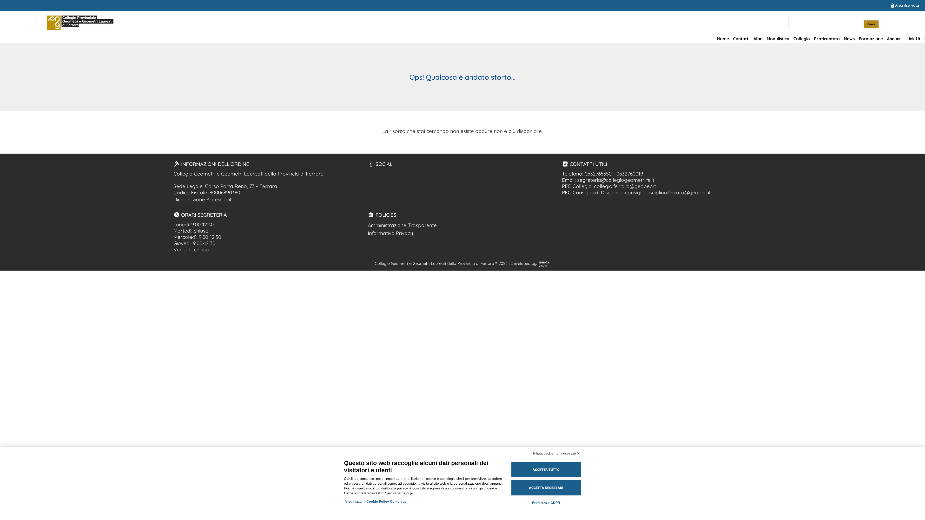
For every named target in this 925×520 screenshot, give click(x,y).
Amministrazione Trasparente (402, 225)
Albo (758, 38)
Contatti (741, 38)
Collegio (801, 38)
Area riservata (907, 5)
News (849, 38)
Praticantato (827, 38)
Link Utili (915, 38)
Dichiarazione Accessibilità (204, 199)
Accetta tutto (546, 470)
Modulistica (778, 38)
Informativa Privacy (390, 233)
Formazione (871, 38)
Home (723, 38)
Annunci (894, 38)
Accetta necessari (546, 488)
